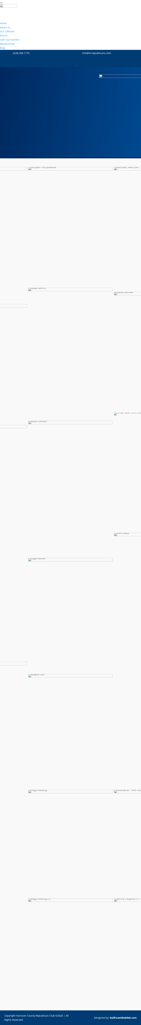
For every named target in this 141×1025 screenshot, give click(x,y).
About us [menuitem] (5, 27)
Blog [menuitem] (2, 48)
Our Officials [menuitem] (7, 31)
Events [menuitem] (4, 35)
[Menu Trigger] (1, 2)
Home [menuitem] (3, 23)
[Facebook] (67, 275)
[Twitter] (71, 275)
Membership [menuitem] (7, 43)
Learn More (32, 137)
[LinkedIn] (74, 545)
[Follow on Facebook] (7, 64)
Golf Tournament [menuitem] (10, 39)
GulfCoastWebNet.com (123, 1017)
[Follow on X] (22, 64)
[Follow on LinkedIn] (15, 64)
